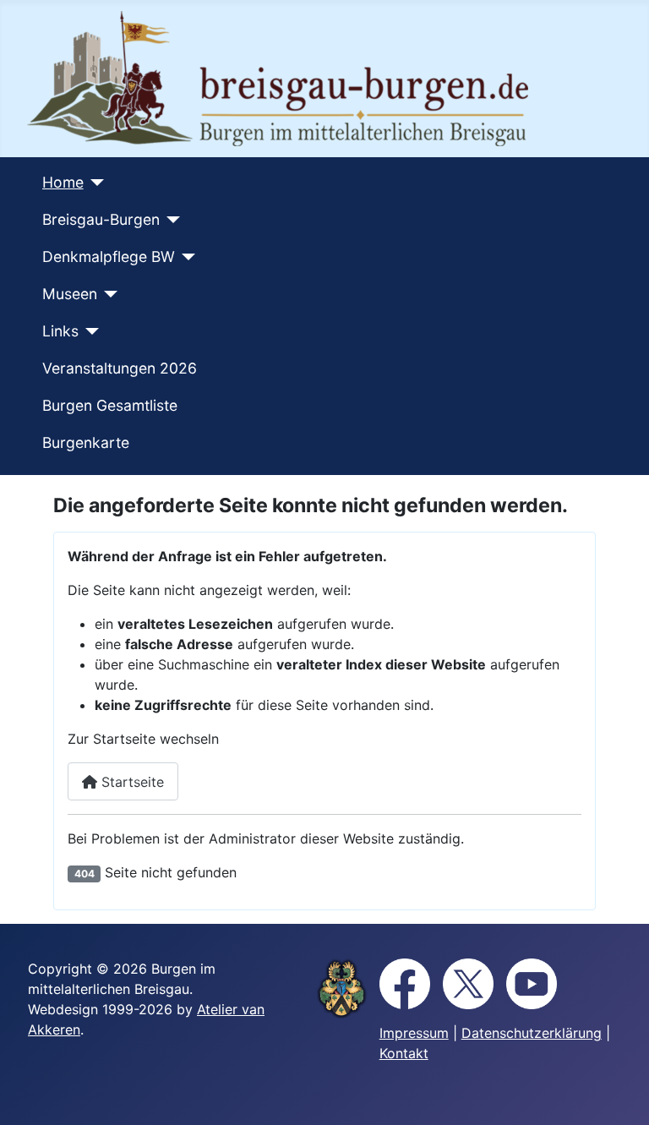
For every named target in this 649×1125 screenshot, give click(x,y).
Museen (69, 294)
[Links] (89, 331)
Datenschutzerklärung (531, 1032)
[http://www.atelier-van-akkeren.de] (342, 988)
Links (60, 331)
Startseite (130, 781)
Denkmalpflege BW (108, 256)
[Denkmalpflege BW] (185, 257)
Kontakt (403, 1053)
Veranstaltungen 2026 (119, 368)
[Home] (94, 182)
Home (63, 182)
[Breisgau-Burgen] (170, 219)
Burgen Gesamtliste (109, 405)
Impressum (414, 1032)
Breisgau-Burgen (101, 219)
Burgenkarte (85, 442)
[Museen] (107, 294)
